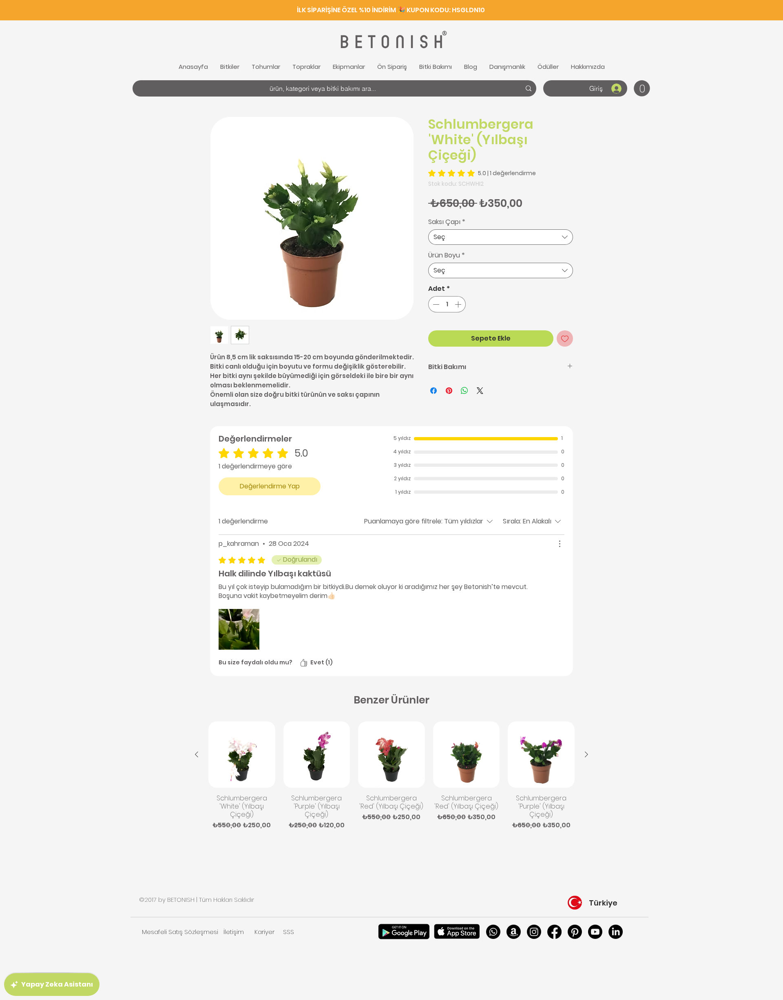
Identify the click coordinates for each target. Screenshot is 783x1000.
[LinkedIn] (615, 932)
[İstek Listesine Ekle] (565, 338)
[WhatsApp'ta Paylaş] (464, 391)
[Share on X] (480, 391)
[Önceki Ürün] (196, 754)
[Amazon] (514, 932)
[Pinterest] (575, 932)
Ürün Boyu (446, 255)
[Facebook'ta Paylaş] (433, 391)
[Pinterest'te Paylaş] (449, 391)
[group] (391, 776)
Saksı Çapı (446, 222)
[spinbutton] (447, 304)
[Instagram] (534, 932)
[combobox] (500, 237)
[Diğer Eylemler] (559, 544)
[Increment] (458, 304)
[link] (642, 88)
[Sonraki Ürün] (586, 754)
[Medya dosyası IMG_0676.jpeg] (239, 629)
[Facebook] (554, 932)
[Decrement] (435, 304)
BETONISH (390, 42)
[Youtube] (595, 932)
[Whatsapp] (493, 932)
